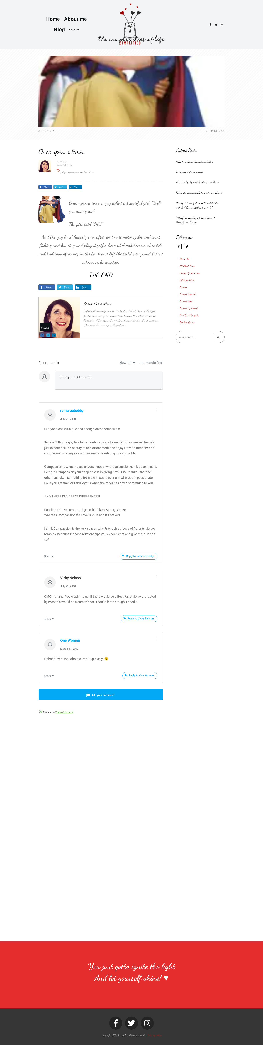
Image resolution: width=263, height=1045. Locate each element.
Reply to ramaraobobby (140, 556)
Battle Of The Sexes (190, 273)
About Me (184, 258)
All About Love (187, 266)
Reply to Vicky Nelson (140, 618)
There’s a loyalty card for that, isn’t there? (197, 182)
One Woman (70, 640)
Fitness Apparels (188, 294)
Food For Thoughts (189, 315)
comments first (151, 363)
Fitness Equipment (189, 308)
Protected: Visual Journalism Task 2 (194, 161)
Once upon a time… (62, 151)
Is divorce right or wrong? (189, 172)
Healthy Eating (187, 322)
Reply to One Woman (141, 675)
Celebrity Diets (187, 280)
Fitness (183, 287)
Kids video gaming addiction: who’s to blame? (199, 192)
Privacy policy (155, 1035)
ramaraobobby (71, 410)
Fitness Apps (186, 301)
